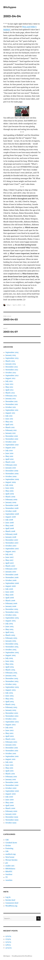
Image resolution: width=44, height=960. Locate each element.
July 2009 (9, 485)
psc (6, 863)
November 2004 (11, 647)
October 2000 (10, 788)
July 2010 (9, 450)
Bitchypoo (9, 7)
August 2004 (10, 655)
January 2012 (10, 399)
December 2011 (11, 401)
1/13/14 (8, 939)
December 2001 (11, 748)
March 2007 (10, 566)
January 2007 (10, 572)
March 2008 (10, 531)
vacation (8, 880)
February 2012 (11, 396)
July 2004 (9, 658)
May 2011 (9, 422)
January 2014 (10, 355)
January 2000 (10, 814)
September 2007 (12, 549)
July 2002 (9, 727)
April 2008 (9, 528)
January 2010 (10, 468)
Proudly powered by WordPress (22, 956)
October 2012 (10, 373)
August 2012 (10, 378)
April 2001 (9, 771)
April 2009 (9, 494)
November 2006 (12, 577)
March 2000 (10, 808)
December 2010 (11, 436)
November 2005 (11, 612)
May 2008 (9, 525)
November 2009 (12, 474)
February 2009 (11, 499)
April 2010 (9, 459)
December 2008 (11, 505)
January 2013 (10, 364)
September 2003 (12, 687)
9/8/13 (8, 945)
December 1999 (11, 817)
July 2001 (9, 762)
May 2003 (9, 699)
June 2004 (9, 661)
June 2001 (9, 765)
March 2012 (10, 393)
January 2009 (10, 502)
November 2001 (11, 751)
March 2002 (10, 739)
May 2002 (9, 733)
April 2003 (9, 701)
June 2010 (9, 453)
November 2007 (11, 543)
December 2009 (11, 471)
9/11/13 (8, 942)
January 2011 (10, 433)
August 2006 (10, 586)
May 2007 (9, 560)
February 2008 (11, 534)
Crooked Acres (11, 843)
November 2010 (11, 439)
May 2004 (9, 664)
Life (24, 305)
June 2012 (9, 384)
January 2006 (10, 606)
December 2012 (11, 367)
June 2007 (9, 557)
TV (6, 877)
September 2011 (11, 410)
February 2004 (11, 673)
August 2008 (10, 517)
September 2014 (12, 352)
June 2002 (9, 730)
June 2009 (9, 488)
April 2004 (9, 667)
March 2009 (10, 497)
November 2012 (11, 370)
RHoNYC (8, 871)
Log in (8, 897)
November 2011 (11, 404)
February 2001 (11, 777)
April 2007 (9, 563)
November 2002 (11, 716)
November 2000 (11, 785)
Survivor (8, 874)
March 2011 (10, 427)
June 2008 (9, 523)
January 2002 (10, 745)
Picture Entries (11, 860)
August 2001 (10, 759)
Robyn (9, 305)
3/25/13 (8, 948)
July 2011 (8, 416)
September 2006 (12, 583)
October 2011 (10, 407)
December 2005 (11, 609)
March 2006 (10, 600)
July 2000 (9, 797)
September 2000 (12, 791)
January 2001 (10, 779)
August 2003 (10, 690)
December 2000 (11, 782)
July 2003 (9, 693)
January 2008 (10, 537)
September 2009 (12, 479)
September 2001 (12, 756)
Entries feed (10, 900)
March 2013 (10, 361)
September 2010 (12, 445)
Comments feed (11, 903)
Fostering (9, 848)
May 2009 (9, 491)
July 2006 (9, 589)
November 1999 (11, 820)
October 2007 (10, 546)
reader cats (9, 866)
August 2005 (10, 621)
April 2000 (9, 805)
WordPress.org (11, 906)
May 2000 (9, 802)
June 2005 (9, 626)
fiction (8, 845)
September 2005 (12, 618)
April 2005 (9, 632)
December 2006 (11, 575)
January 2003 (10, 710)
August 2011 (10, 413)
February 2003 (11, 707)
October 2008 (10, 511)
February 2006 (11, 603)
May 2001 (9, 768)
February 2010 (11, 465)
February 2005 (11, 638)
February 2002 (11, 742)
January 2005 (10, 641)
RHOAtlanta (10, 869)
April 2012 (9, 390)
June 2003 (9, 696)
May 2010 (9, 456)
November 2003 (11, 681)
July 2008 (9, 520)
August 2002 (10, 725)
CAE (7, 840)
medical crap (10, 854)
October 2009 (10, 476)
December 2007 (11, 540)
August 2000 (10, 794)
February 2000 (11, 811)
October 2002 (10, 719)
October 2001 (10, 753)
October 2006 (10, 580)
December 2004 (11, 644)
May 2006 (9, 595)
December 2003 (11, 678)
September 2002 (12, 722)
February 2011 (11, 430)
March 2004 (10, 670)
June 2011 (9, 419)
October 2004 (10, 650)
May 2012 (9, 387)
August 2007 (10, 551)
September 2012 (12, 375)
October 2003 (10, 684)
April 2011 (9, 424)
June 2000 (9, 800)
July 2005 (9, 624)
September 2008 (12, 514)
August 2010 (10, 448)
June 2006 (9, 592)
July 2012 (9, 381)
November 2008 (11, 508)
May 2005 (9, 629)
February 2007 (11, 569)
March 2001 (10, 774)
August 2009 (10, 482)
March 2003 (10, 704)
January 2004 (10, 676)
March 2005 (10, 635)
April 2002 (9, 736)
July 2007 (9, 554)
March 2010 (10, 462)
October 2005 (10, 615)
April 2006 (9, 598)
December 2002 (11, 713)
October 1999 (10, 823)
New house (9, 857)
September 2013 (11, 358)
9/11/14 (8, 936)
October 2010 (10, 442)
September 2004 (12, 652)
